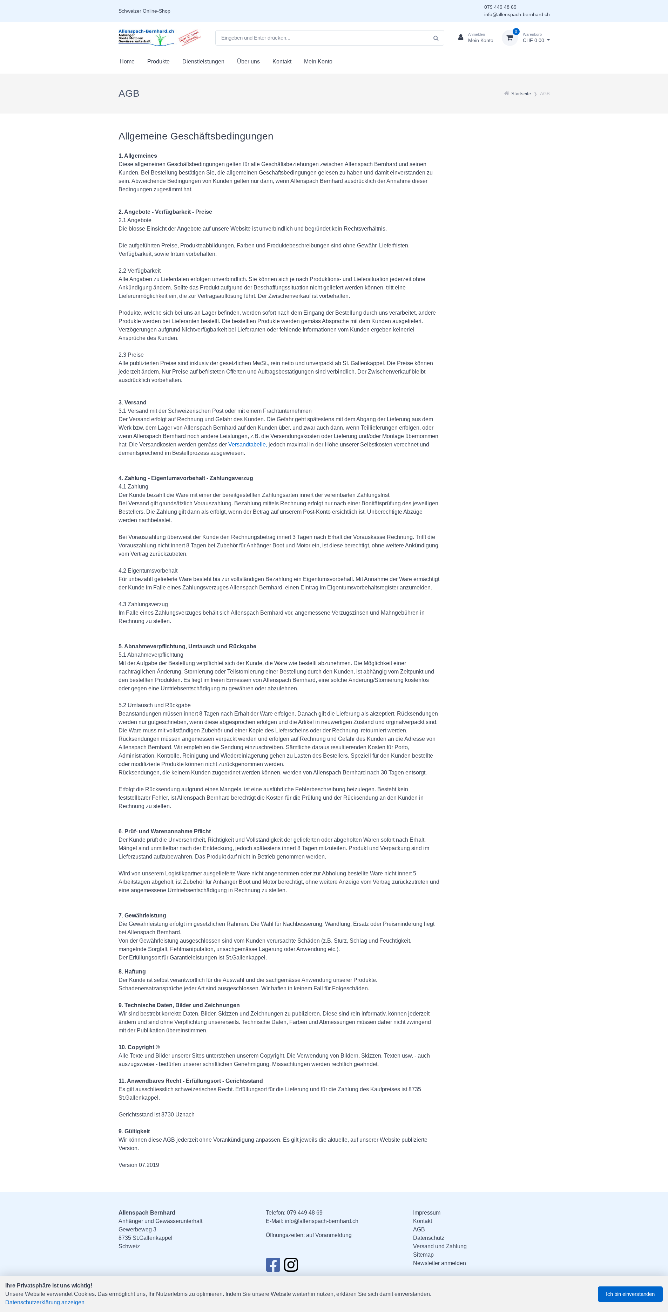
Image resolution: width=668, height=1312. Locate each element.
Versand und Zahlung (440, 1246)
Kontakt (281, 61)
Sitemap (423, 1255)
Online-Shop (156, 11)
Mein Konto (318, 61)
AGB (419, 1229)
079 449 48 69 (500, 7)
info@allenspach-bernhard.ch (517, 14)
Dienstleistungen (203, 61)
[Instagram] (291, 1266)
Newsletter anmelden (439, 1263)
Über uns (248, 61)
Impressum (426, 1213)
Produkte (158, 61)
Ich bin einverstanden (630, 1294)
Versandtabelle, (247, 444)
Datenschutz (428, 1238)
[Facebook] (273, 1266)
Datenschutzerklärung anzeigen (45, 1302)
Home (127, 61)
